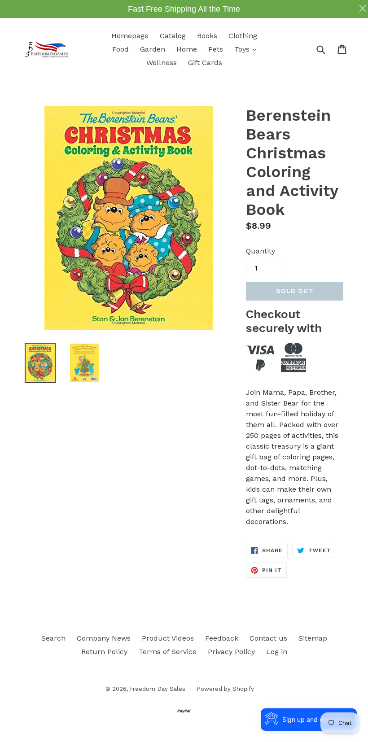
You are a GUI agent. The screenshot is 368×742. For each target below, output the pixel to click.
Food (120, 49)
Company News (104, 638)
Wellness (161, 62)
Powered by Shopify (225, 688)
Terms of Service (168, 651)
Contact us (268, 638)
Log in (276, 651)
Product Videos (168, 638)
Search (53, 638)
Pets (215, 49)
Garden (152, 49)
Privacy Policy (231, 651)
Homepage (130, 35)
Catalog (173, 35)
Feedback (221, 638)
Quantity (260, 251)
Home (186, 49)
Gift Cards (205, 62)
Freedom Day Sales (157, 688)
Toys (247, 48)
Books (207, 35)
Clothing (242, 35)
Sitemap (312, 638)
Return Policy (104, 651)
